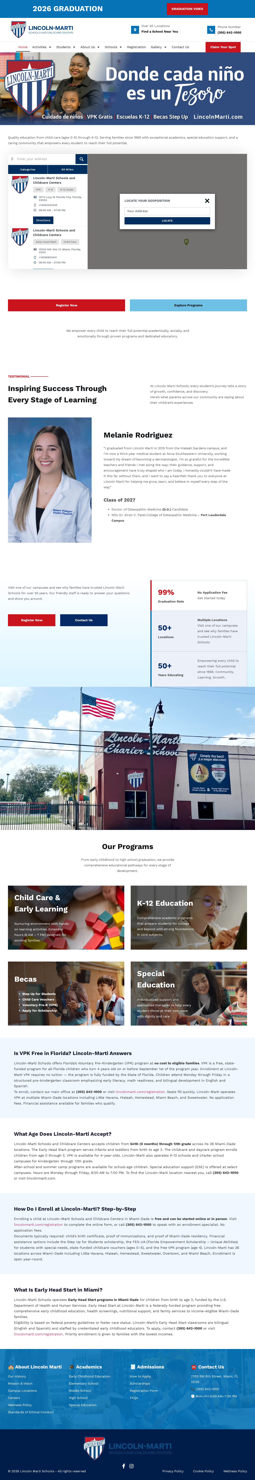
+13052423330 (48, 205)
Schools (111, 47)
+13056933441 (48, 257)
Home (22, 47)
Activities (39, 47)
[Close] (207, 200)
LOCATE (167, 220)
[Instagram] (131, 1466)
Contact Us (180, 47)
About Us (87, 47)
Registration (136, 47)
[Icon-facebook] (123, 1466)
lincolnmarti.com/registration (140, 1092)
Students (63, 47)
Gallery (156, 47)
